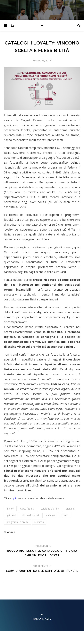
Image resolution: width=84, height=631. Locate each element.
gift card (11, 515)
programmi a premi (17, 522)
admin (11, 532)
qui (14, 498)
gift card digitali (30, 515)
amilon (10, 508)
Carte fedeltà (27, 508)
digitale (70, 508)
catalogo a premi (50, 508)
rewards (39, 522)
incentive (50, 515)
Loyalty (65, 515)
